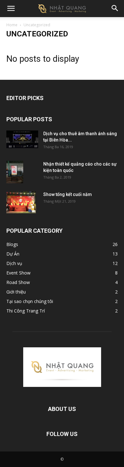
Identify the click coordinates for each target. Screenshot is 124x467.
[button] (11, 8)
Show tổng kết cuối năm (67, 194)
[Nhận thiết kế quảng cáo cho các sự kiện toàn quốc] (14, 172)
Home (11, 25)
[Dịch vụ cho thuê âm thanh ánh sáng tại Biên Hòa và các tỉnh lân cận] (22, 139)
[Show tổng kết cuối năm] (21, 202)
